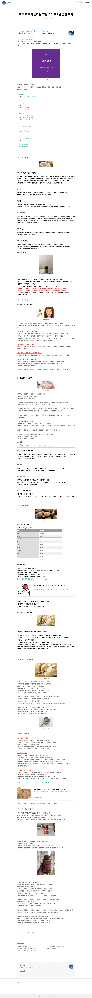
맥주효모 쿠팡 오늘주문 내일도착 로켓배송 (29, 41)
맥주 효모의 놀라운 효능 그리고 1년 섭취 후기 (46, 14)
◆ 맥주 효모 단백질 (25, 107)
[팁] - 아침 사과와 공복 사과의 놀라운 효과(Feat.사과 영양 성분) (32, 579)
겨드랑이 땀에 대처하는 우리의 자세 (23, 946)
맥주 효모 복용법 (22, 130)
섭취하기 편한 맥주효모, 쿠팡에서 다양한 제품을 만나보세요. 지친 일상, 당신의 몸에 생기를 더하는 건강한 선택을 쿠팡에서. (46, 44)
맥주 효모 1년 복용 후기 (24, 146)
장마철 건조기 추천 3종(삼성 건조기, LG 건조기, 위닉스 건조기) (26, 950)
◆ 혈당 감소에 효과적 (26, 124)
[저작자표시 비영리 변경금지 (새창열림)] (33, 932)
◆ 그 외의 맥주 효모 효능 (26, 126)
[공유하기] (21, 932)
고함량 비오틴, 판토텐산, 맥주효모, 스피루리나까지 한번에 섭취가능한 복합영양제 (38, 33)
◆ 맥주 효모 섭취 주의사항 (27, 138)
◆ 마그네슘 (23, 105)
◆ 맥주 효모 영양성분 (26, 131)
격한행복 (9, 2)
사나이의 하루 (23, 965)
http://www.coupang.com (24, 39)
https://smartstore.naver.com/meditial (27, 29)
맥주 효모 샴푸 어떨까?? (24, 144)
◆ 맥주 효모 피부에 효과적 (27, 117)
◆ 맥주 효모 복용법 (25, 136)
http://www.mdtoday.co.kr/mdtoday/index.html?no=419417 (33, 783)
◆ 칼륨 (23, 101)
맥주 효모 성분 (22, 95)
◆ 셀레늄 (23, 98)
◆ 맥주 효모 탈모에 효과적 (27, 115)
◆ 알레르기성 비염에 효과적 (27, 119)
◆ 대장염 (23, 121)
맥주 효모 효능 (22, 113)
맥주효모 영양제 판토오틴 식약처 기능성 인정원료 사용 (33, 31)
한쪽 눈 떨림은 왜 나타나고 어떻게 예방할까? (55, 946)
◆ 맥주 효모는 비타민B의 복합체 (28, 96)
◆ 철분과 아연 (24, 103)
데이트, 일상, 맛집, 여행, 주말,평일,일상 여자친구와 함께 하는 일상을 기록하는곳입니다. (37, 967)
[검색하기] (77, 3)
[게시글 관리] (23, 932)
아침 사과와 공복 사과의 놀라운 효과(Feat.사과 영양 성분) (26, 948)
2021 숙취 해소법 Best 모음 (52, 948)
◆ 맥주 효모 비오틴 (25, 109)
